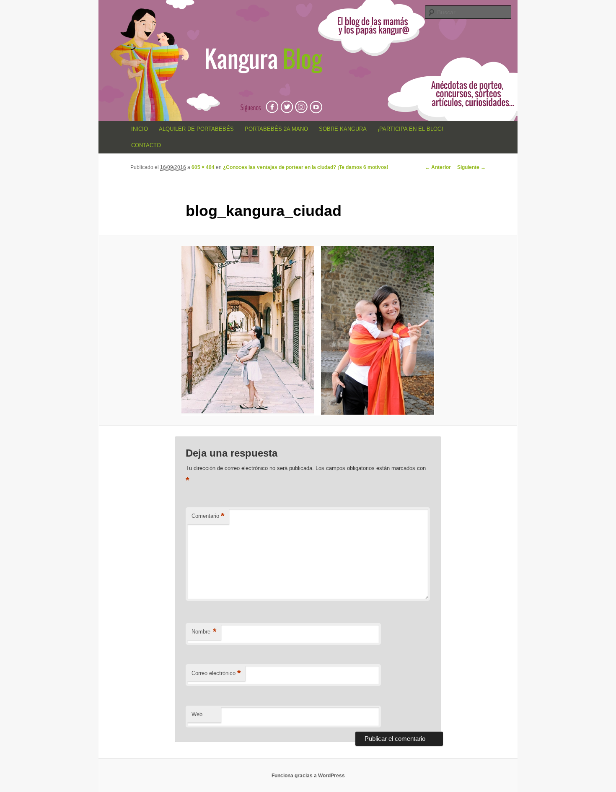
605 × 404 (203, 167)
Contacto (146, 145)
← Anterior (438, 167)
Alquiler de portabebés (196, 129)
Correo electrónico (216, 673)
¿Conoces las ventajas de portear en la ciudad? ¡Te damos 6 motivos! (305, 167)
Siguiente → (471, 167)
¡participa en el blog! (410, 129)
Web (197, 714)
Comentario (208, 516)
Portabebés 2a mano (276, 129)
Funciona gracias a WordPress (308, 776)
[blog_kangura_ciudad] (308, 330)
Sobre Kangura (343, 129)
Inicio (139, 129)
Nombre (204, 631)
